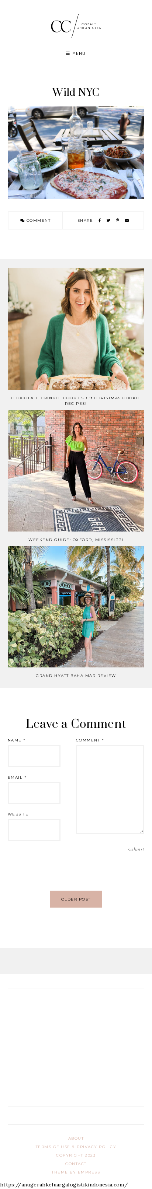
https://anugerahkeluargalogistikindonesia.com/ (64, 1184)
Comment (38, 220)
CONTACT (76, 1163)
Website (18, 814)
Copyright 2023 (76, 1155)
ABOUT (76, 1138)
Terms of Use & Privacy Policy (76, 1146)
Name (17, 740)
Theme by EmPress (76, 1172)
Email (17, 777)
